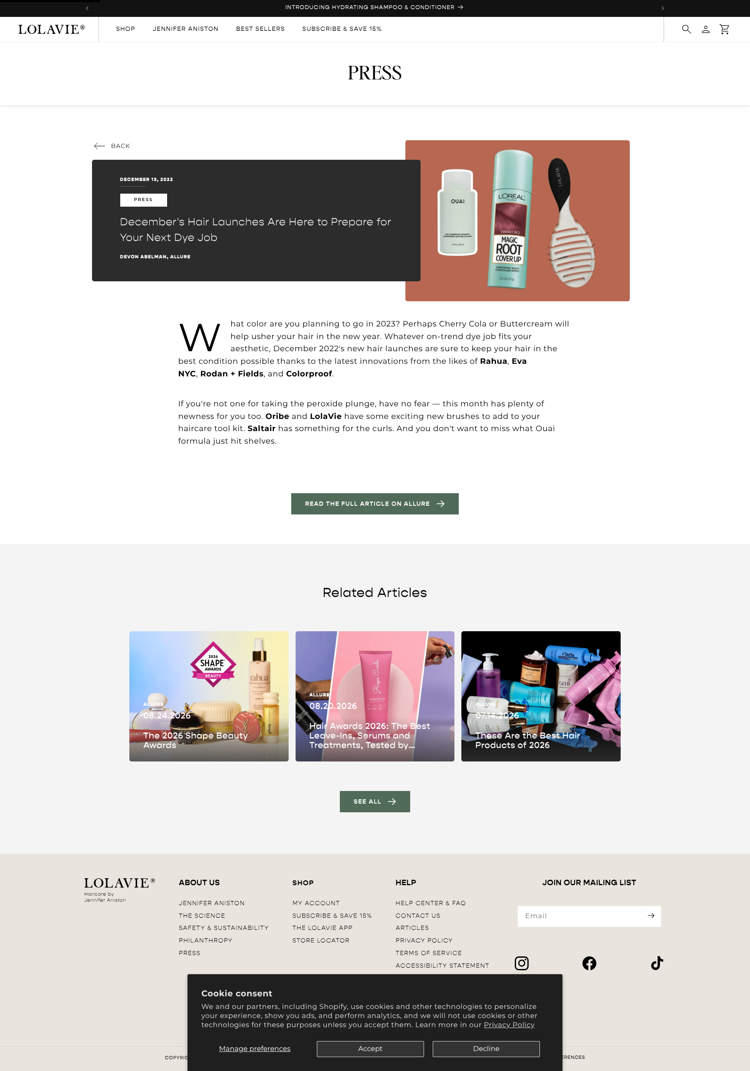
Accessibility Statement (443, 965)
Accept (370, 1049)
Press (190, 953)
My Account (316, 903)
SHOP (303, 883)
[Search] (686, 29)
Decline (486, 1049)
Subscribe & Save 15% (332, 915)
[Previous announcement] (87, 8)
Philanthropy (206, 940)
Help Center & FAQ (431, 903)
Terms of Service (429, 953)
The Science (202, 915)
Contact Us (418, 915)
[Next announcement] (662, 8)
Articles (412, 928)
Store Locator (321, 940)
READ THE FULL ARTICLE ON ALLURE (367, 503)
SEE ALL (368, 801)
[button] (724, 29)
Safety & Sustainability (224, 928)
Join (651, 916)
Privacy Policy (509, 1025)
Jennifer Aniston (212, 903)
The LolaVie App (323, 928)
